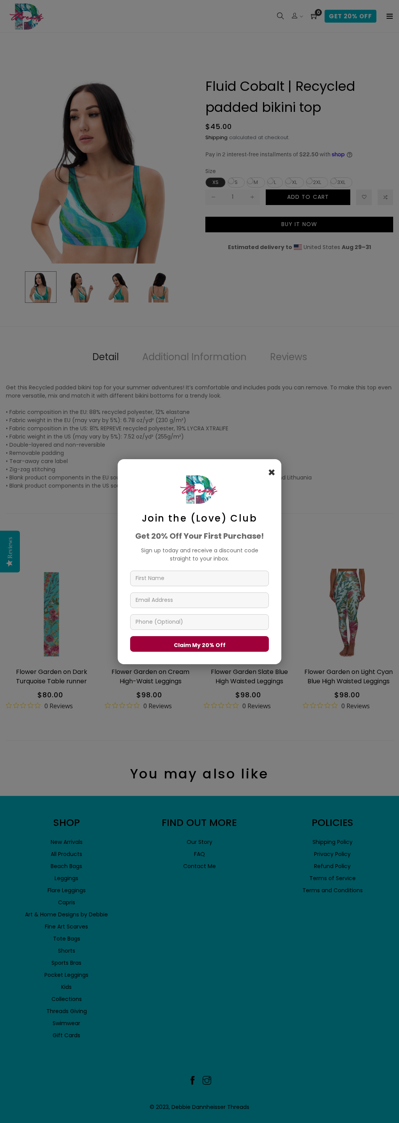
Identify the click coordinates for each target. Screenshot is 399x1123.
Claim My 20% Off (200, 645)
